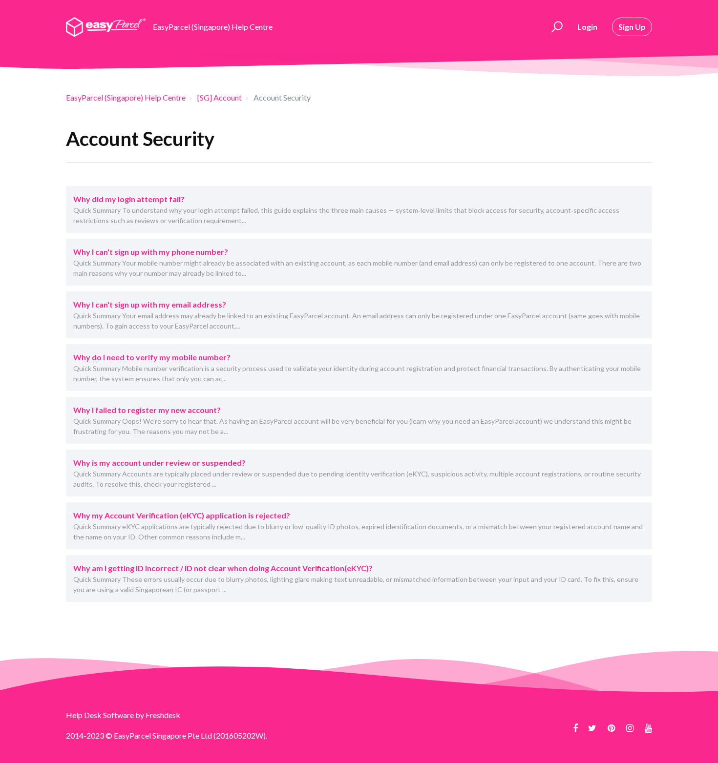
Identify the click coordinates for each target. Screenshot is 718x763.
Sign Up (632, 26)
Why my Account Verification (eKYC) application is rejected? (181, 515)
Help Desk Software (100, 715)
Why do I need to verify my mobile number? (152, 357)
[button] (556, 27)
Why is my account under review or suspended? (159, 462)
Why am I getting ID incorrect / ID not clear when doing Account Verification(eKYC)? (223, 568)
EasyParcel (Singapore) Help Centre (126, 97)
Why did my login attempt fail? (129, 199)
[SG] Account (219, 97)
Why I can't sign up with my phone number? (150, 251)
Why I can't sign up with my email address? (149, 304)
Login (587, 26)
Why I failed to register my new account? (147, 409)
